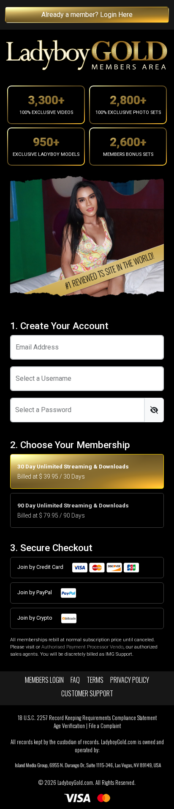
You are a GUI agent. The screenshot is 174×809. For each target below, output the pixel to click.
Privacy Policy (129, 680)
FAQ (75, 680)
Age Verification (69, 726)
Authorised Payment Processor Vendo (82, 647)
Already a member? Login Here (87, 15)
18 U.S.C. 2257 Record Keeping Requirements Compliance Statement (87, 718)
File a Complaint (105, 726)
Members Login (44, 680)
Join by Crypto (35, 618)
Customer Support (87, 693)
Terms (95, 680)
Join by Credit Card (41, 567)
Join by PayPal (35, 592)
